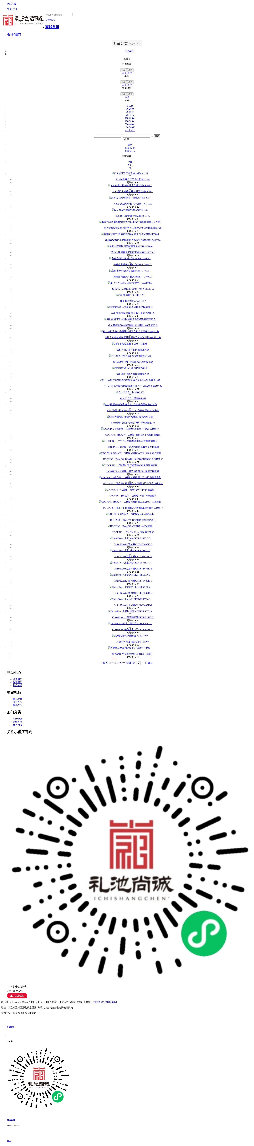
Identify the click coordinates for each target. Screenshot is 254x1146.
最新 (130, 145)
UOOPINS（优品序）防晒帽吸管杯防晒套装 (133, 520)
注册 (14, 9)
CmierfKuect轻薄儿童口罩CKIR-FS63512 (132, 629)
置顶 (9, 1141)
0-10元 (130, 106)
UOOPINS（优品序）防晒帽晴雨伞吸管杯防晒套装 (133, 447)
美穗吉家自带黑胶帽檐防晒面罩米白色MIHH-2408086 (133, 240)
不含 (130, 165)
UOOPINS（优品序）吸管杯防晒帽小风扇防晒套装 (133, 471)
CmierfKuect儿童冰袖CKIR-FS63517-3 (133, 544)
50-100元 (130, 115)
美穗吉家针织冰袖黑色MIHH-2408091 (132, 276)
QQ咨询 (10, 1027)
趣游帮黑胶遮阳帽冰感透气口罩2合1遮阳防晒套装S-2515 (133, 228)
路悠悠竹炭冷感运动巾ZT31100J (132, 641)
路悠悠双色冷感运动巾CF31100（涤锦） (133, 654)
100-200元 (130, 118)
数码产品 (17, 705)
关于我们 (14, 34)
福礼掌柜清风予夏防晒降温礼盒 (132, 374)
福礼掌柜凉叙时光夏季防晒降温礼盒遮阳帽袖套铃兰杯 (133, 337)
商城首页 (52, 27)
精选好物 (17, 699)
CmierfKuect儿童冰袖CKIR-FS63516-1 (133, 605)
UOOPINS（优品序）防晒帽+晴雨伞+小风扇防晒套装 (133, 435)
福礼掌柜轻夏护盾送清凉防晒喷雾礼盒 (133, 362)
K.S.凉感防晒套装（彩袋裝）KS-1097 (133, 203)
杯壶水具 (17, 725)
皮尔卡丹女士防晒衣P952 (133, 398)
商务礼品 (17, 702)
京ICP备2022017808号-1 (105, 1002)
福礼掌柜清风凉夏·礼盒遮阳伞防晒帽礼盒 (132, 313)
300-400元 (130, 124)
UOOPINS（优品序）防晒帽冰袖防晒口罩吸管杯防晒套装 (133, 508)
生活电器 (17, 719)
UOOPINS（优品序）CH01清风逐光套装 (133, 532)
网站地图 (11, 3)
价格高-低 (130, 151)
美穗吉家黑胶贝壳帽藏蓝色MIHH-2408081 (133, 252)
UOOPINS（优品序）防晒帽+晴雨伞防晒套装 (132, 495)
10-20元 (130, 109)
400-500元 (130, 127)
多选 (129, 73)
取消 (130, 70)
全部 (130, 162)
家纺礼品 (17, 722)
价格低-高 (130, 148)
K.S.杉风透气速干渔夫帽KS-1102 (133, 179)
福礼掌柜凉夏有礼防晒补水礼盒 (132, 349)
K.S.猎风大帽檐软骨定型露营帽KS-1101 (132, 191)
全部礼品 (50, 20)
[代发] (130, 222)
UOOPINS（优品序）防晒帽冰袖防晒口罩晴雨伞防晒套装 (133, 459)
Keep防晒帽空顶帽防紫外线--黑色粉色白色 (133, 422)
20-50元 (130, 112)
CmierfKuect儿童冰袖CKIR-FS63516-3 (133, 581)
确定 (124, 70)
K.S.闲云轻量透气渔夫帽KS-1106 (133, 216)
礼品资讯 (17, 685)
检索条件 (130, 51)
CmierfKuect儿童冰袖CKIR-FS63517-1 (133, 568)
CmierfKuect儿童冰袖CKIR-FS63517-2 (133, 556)
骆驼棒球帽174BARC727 (133, 301)
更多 (124, 73)
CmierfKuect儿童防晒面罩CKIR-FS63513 (132, 617)
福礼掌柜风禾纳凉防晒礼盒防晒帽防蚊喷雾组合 (133, 325)
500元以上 (130, 130)
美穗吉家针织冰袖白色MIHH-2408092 (132, 264)
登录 (9, 9)
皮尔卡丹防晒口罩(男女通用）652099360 (133, 289)
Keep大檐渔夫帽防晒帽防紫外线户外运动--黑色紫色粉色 (133, 386)
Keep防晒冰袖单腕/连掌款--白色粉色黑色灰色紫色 (133, 410)
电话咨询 (11, 1120)
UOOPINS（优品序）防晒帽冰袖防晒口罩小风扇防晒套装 (133, 483)
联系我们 (17, 682)
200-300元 (130, 121)
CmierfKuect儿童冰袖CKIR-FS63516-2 (133, 593)
